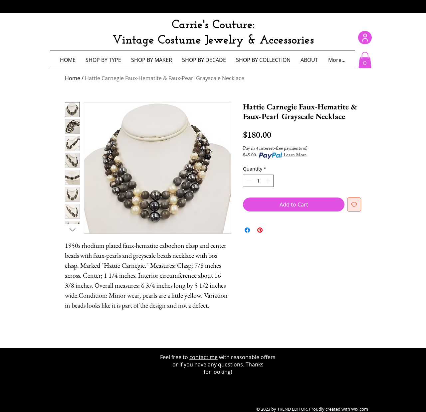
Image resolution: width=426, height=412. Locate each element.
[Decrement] (248, 181)
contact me (203, 357)
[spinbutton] (258, 181)
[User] (365, 37)
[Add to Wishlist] (354, 204)
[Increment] (268, 181)
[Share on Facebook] (247, 230)
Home (72, 78)
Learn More (295, 155)
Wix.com (359, 409)
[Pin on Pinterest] (260, 230)
